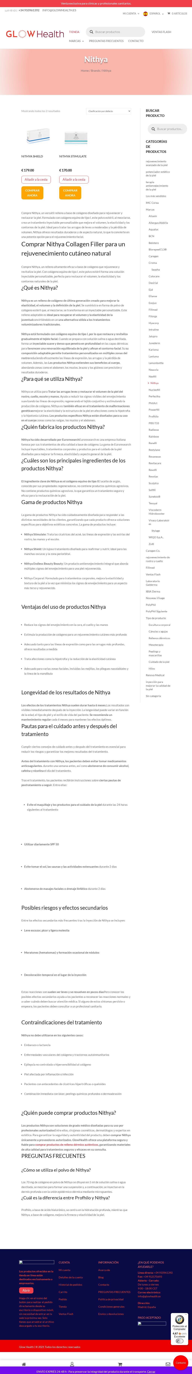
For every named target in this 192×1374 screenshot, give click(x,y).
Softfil (152, 490)
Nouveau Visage (155, 598)
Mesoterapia (156, 644)
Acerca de (104, 1270)
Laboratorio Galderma (153, 583)
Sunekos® (154, 496)
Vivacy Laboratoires (159, 522)
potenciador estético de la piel (158, 173)
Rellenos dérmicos (159, 638)
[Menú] (186, 1315)
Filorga (153, 316)
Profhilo (153, 416)
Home (85, 70)
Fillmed (153, 309)
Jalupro (153, 336)
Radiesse (154, 429)
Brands (95, 70)
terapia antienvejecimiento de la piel (157, 185)
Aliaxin (153, 216)
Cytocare (154, 276)
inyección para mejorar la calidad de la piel (158, 685)
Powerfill (154, 409)
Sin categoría (153, 696)
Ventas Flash (161, 32)
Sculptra (153, 483)
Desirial (153, 282)
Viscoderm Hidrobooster (157, 511)
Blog (101, 1277)
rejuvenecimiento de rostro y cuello (158, 559)
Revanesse (155, 456)
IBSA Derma (153, 591)
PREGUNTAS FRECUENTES (106, 41)
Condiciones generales (111, 1306)
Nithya (154, 383)
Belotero (154, 242)
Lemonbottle (156, 363)
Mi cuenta (129, 13)
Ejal (151, 289)
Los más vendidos (156, 196)
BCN (151, 236)
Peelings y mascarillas (155, 653)
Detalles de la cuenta (71, 1277)
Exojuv (153, 302)
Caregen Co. (153, 550)
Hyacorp (154, 323)
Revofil (153, 469)
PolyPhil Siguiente (156, 611)
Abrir (26, 1290)
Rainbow (154, 436)
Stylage (156, 530)
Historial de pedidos (70, 1284)
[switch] (179, 1341)
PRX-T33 (154, 423)
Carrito (63, 1292)
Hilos (152, 668)
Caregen (153, 256)
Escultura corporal (159, 624)
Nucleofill (154, 389)
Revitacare (155, 463)
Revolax (153, 476)
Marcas (75, 41)
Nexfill (152, 376)
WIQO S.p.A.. (156, 537)
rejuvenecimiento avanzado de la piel (157, 163)
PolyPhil (151, 604)
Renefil (153, 443)
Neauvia (153, 369)
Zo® (151, 544)
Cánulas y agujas (158, 631)
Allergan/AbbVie (158, 222)
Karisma (153, 349)
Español (155, 13)
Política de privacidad (111, 1299)
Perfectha (154, 396)
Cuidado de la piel (159, 661)
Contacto (135, 41)
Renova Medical (155, 675)
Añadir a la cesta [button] (36, 179)
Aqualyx (153, 229)
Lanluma (154, 356)
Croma (153, 262)
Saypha (156, 269)
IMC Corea (152, 202)
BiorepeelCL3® (158, 249)
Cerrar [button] (151, 1371)
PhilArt (153, 403)
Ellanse (153, 296)
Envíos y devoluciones (111, 1313)
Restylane (154, 449)
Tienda (74, 32)
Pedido (63, 1299)
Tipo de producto (156, 618)
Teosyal (153, 503)
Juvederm (154, 343)
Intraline (154, 329)
